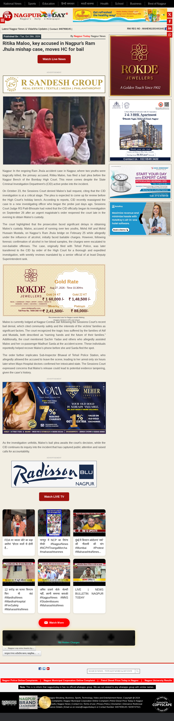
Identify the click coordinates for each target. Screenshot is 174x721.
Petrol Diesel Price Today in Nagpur (119, 680)
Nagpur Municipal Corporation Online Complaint (69, 680)
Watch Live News (54, 59)
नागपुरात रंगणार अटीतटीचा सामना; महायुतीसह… (21, 653)
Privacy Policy (103, 704)
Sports (32, 3)
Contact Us (77, 704)
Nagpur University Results (158, 680)
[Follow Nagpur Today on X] (44, 668)
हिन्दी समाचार (67, 3)
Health (104, 3)
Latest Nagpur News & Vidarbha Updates (25, 28)
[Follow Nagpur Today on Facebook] (40, 668)
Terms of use (89, 704)
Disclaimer (116, 704)
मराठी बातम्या (87, 3)
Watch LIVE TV (54, 496)
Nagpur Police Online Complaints (20, 680)
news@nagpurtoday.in (85, 707)
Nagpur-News (63, 704)
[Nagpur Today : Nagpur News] (36, 16)
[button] (19, 532)
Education (48, 3)
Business (135, 3)
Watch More (56, 622)
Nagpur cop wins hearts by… (19, 648)
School (119, 3)
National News (12, 3)
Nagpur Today (82, 36)
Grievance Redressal (132, 704)
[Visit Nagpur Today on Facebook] (166, 28)
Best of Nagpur (157, 3)
